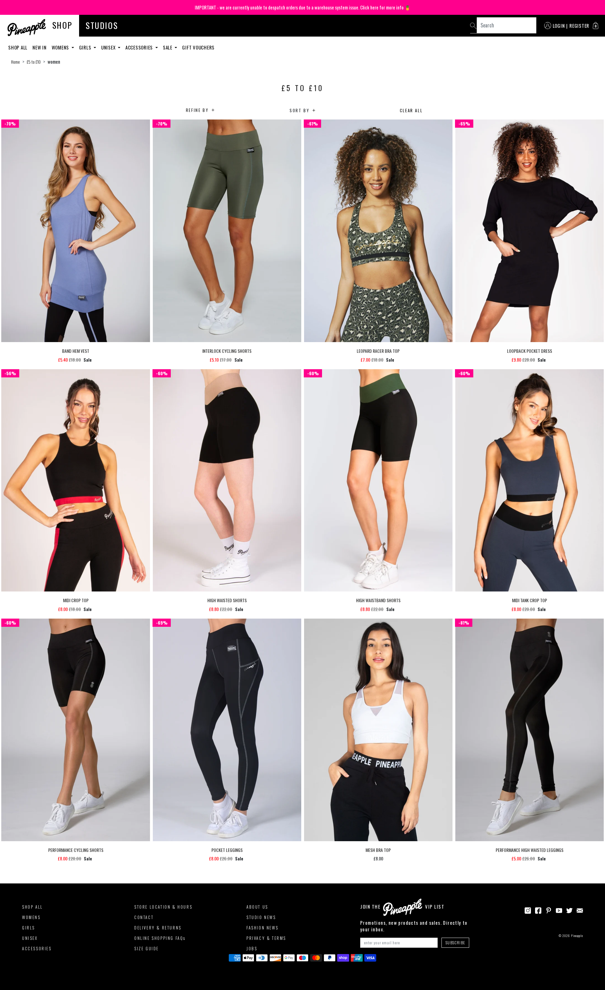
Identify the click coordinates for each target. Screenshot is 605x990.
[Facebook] (538, 909)
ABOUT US (257, 907)
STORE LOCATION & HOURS (163, 907)
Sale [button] (168, 47)
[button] (595, 25)
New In (39, 47)
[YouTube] (559, 909)
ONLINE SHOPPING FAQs (160, 938)
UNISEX (30, 938)
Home (15, 62)
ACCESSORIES (37, 948)
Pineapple (577, 935)
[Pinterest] (548, 909)
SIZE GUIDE (146, 948)
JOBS (251, 948)
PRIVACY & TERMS (266, 938)
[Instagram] (528, 909)
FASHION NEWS (262, 927)
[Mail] (580, 909)
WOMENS (31, 917)
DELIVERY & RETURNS (158, 927)
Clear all (411, 110)
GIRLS (28, 927)
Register (579, 25)
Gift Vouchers (198, 47)
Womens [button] (61, 47)
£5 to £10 (34, 62)
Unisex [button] (109, 47)
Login (559, 25)
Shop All (17, 47)
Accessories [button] (139, 47)
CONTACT (143, 917)
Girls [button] (86, 47)
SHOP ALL (32, 907)
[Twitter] (569, 909)
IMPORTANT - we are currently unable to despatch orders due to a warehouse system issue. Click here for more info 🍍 (303, 7)
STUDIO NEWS (261, 917)
